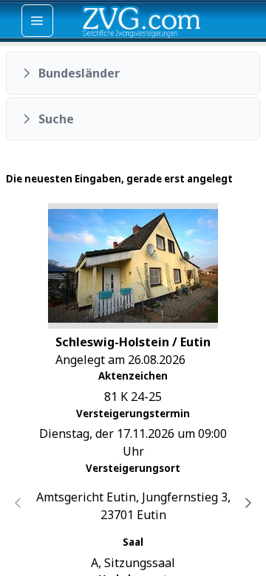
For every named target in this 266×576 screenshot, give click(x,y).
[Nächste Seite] (248, 503)
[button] (133, 73)
